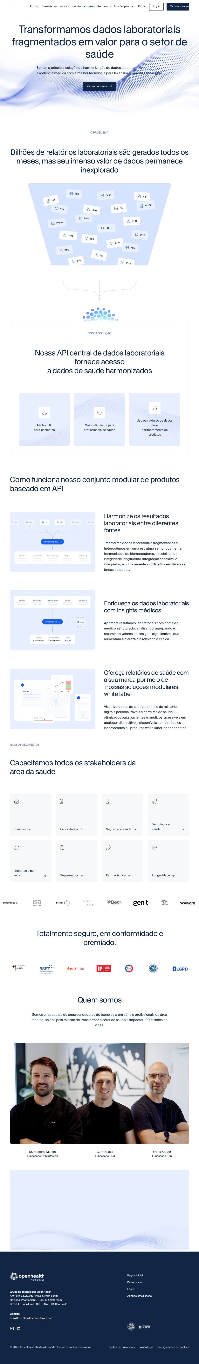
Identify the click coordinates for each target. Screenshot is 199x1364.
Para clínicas (134, 1282)
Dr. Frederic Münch (42, 1152)
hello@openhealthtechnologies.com (31, 1318)
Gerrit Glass (105, 1152)
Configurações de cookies (173, 1347)
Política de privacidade (122, 1347)
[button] (104, 6)
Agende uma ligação (139, 1296)
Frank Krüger (162, 1152)
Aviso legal (146, 1347)
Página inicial (135, 1275)
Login (130, 1289)
